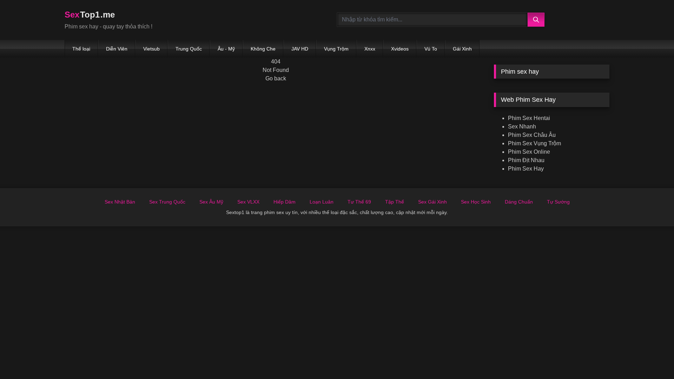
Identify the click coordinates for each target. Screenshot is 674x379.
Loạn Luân (321, 202)
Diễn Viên (116, 49)
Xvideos (400, 49)
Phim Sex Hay (526, 169)
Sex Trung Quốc (167, 202)
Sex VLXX (248, 202)
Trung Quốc (189, 49)
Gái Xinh (462, 49)
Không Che (263, 49)
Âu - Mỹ (226, 49)
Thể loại (81, 49)
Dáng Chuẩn (519, 202)
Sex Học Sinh (476, 202)
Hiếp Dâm (284, 202)
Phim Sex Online (529, 152)
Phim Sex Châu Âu (532, 135)
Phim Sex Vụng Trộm (534, 143)
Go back (275, 78)
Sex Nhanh (522, 126)
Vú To (430, 49)
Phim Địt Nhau (526, 160)
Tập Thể (394, 202)
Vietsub (151, 49)
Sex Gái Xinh (432, 202)
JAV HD (299, 49)
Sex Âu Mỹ (211, 202)
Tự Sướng (558, 202)
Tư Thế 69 (359, 202)
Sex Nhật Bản (120, 202)
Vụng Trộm (336, 49)
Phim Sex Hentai (529, 118)
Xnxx (369, 49)
